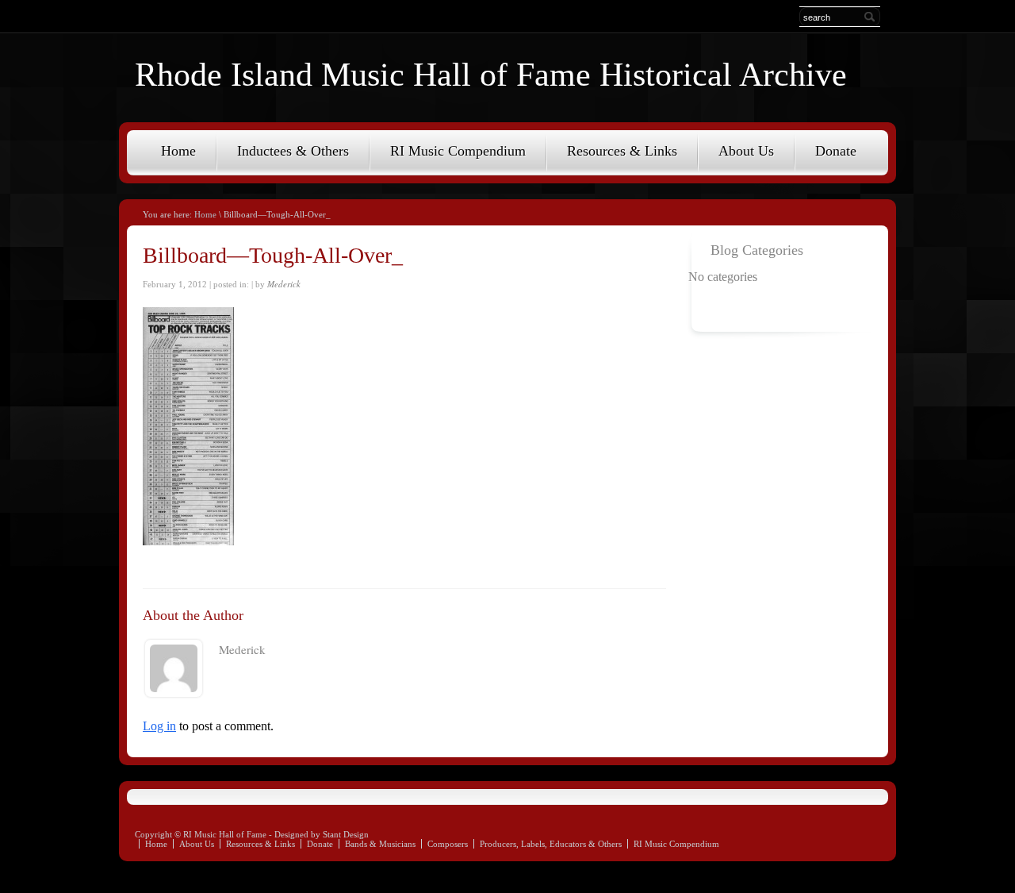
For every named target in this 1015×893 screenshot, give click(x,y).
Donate (835, 151)
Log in (159, 726)
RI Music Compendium (458, 151)
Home (178, 151)
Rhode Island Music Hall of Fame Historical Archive (491, 74)
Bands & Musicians (380, 844)
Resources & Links (622, 151)
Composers (447, 844)
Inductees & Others (293, 151)
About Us (746, 151)
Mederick (284, 284)
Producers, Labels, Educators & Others (551, 844)
